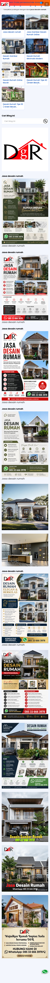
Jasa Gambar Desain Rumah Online (36, 33)
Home (11, 4)
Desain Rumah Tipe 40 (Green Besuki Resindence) (37, 81)
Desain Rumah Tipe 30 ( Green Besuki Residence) (13, 106)
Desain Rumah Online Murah (12, 81)
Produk (16, 4)
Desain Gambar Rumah (10, 57)
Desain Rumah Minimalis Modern (35, 57)
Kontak (37, 4)
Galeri (32, 4)
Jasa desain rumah (12, 32)
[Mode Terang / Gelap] (42, 3)
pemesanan (25, 4)
